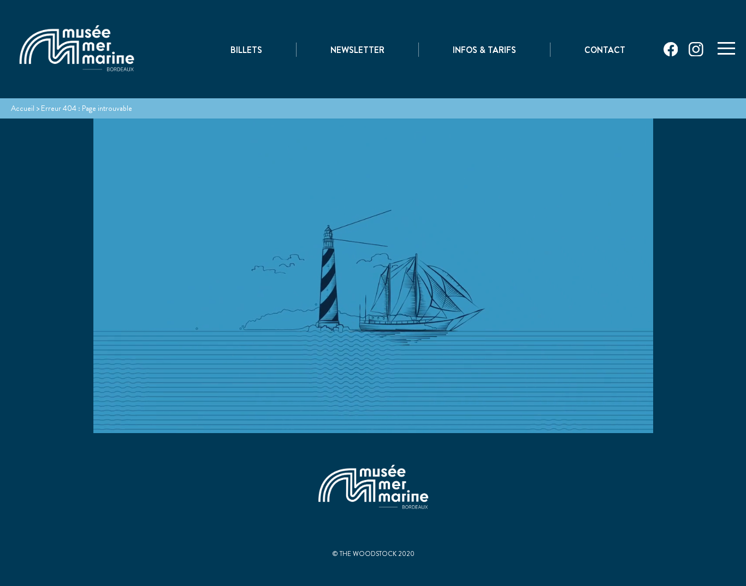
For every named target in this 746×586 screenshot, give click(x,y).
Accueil (22, 108)
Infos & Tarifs (484, 50)
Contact (604, 50)
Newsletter (357, 50)
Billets (246, 50)
